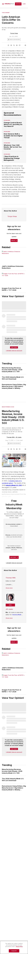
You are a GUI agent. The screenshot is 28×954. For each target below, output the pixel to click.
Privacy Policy (19, 946)
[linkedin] (11, 45)
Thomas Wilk (11, 437)
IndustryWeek (16, 614)
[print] (25, 45)
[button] (3, 4)
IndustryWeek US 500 (8, 406)
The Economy (6, 12)
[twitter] (14, 45)
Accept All (14, 950)
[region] (14, 947)
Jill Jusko (18, 437)
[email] (19, 45)
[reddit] (17, 45)
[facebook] (8, 45)
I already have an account (14, 350)
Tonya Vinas (14, 33)
